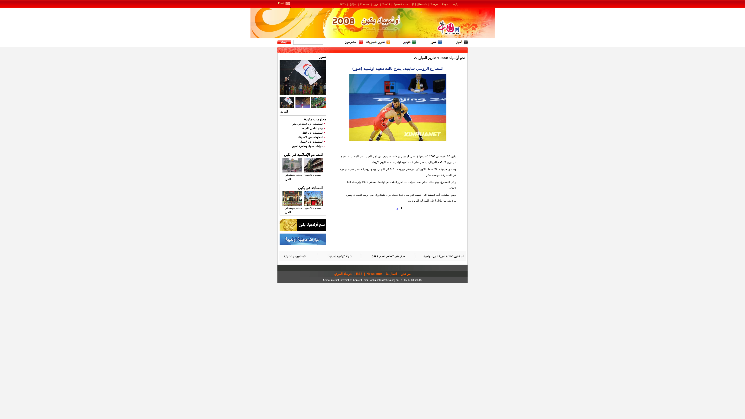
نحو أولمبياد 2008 (452, 58)
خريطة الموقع (343, 273)
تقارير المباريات (425, 58)
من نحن (406, 273)
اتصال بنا (391, 273)
